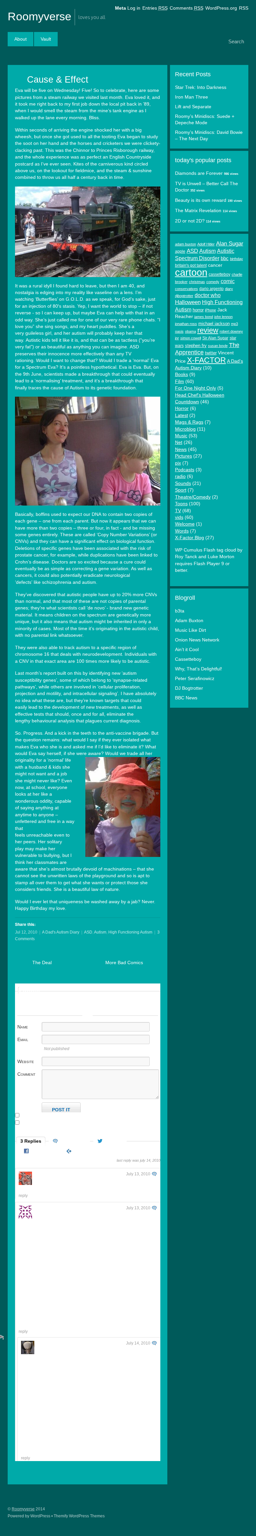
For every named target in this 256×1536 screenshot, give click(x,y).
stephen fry (196, 345)
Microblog (185, 429)
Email (22, 1039)
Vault (46, 39)
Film (179, 381)
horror (198, 309)
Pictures (183, 456)
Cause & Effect (57, 79)
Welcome (185, 524)
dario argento (211, 288)
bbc (225, 258)
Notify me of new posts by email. (54, 1123)
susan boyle (218, 346)
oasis (179, 331)
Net (178, 442)
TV (178, 510)
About (20, 39)
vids (179, 517)
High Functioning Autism (130, 932)
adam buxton (185, 244)
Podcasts (184, 469)
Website (25, 1061)
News (181, 449)
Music (181, 435)
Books (181, 374)
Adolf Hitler (206, 244)
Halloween (188, 302)
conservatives (186, 289)
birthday (236, 259)
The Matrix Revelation (198, 210)
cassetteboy (219, 274)
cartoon (191, 272)
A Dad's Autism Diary (60, 932)
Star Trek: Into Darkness (200, 87)
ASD (88, 932)
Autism (100, 932)
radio (180, 476)
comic (228, 281)
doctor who (208, 295)
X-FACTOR (206, 360)
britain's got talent (191, 265)
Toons (181, 503)
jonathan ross (186, 324)
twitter (211, 352)
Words (182, 531)
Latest (181, 415)
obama (190, 331)
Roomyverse (39, 16)
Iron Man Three (191, 97)
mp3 (234, 324)
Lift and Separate (193, 106)
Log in (133, 8)
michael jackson (214, 323)
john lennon (223, 317)
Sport (180, 490)
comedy (212, 282)
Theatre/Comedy (193, 497)
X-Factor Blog (189, 537)
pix (178, 463)
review (207, 330)
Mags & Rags (189, 422)
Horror (182, 408)
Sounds (183, 483)
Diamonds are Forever (199, 173)
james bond (203, 317)
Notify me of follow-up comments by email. (64, 1115)
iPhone (210, 310)
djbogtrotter (184, 296)
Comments (186, 8)
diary (229, 289)
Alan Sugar (229, 243)
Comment (26, 1074)
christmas (197, 282)
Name (22, 1026)
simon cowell (190, 338)
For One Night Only (195, 388)
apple (180, 251)
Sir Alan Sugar (215, 338)
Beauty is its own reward (200, 200)
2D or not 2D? (190, 220)
